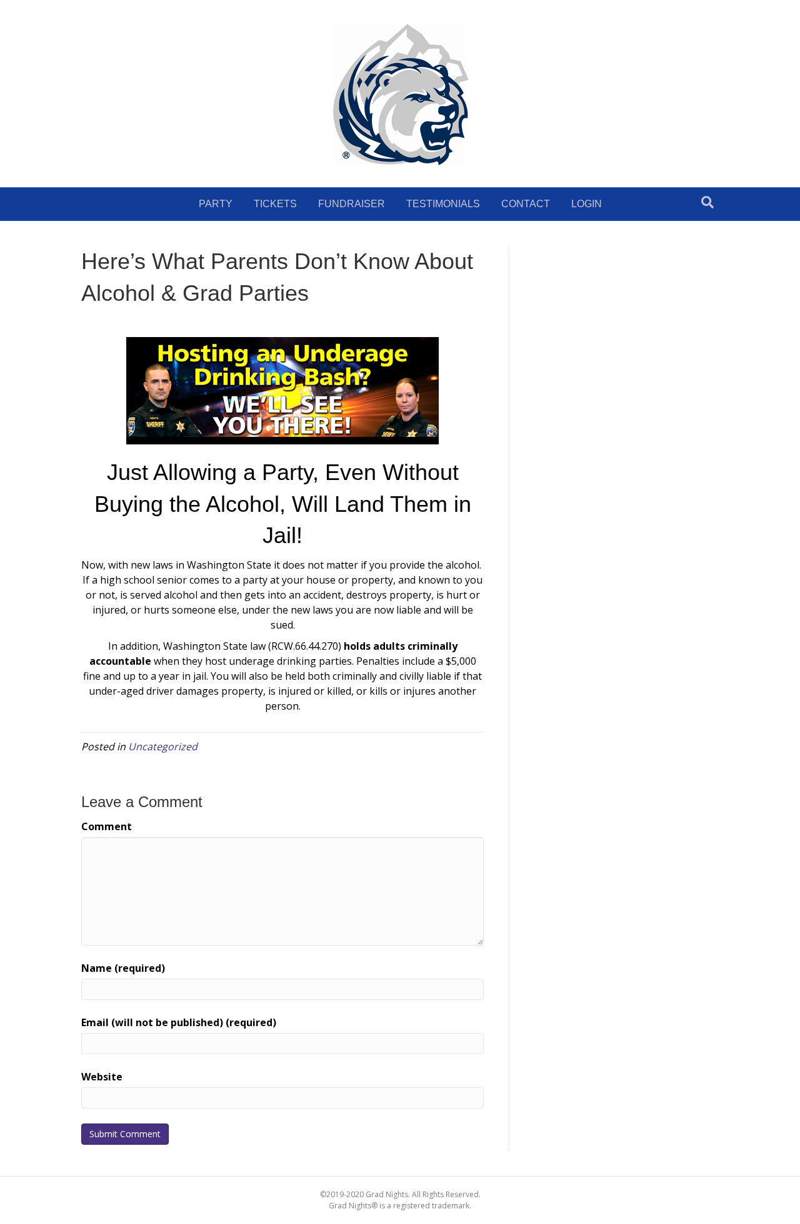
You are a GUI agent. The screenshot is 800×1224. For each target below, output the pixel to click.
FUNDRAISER (351, 203)
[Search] (707, 202)
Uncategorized (163, 746)
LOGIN (586, 203)
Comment (106, 826)
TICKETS (275, 203)
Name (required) (123, 968)
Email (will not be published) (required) (178, 1022)
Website (101, 1077)
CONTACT (525, 203)
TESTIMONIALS (443, 203)
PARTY (215, 203)
